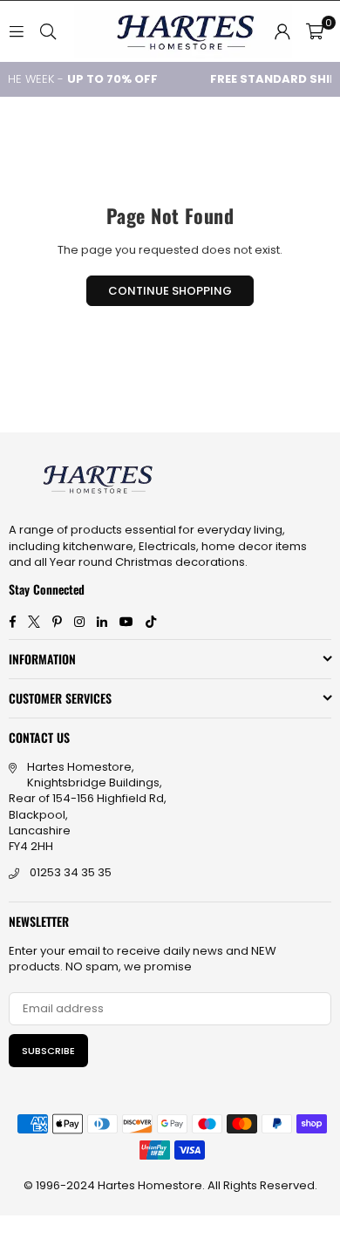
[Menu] (16, 31)
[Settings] (282, 31)
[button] (314, 31)
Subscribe (48, 1051)
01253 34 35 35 (71, 872)
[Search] (48, 31)
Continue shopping (170, 290)
